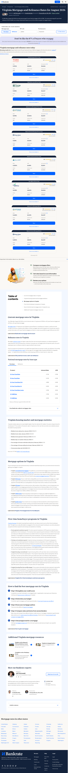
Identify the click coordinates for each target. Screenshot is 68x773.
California (60, 724)
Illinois (14, 729)
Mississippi (4, 733)
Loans (35, 764)
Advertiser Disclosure (54, 6)
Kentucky (60, 729)
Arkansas (48, 724)
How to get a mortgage (21, 629)
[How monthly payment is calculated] (46, 64)
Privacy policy (55, 759)
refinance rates (16, 341)
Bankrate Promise (63, 6)
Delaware (26, 726)
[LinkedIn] (10, 766)
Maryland (26, 731)
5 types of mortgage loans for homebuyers (27, 510)
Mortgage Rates (10, 6)
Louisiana (3, 731)
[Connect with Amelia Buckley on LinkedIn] (13, 696)
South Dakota (61, 738)
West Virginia (15, 742)
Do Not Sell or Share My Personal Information (57, 765)
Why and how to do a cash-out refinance (26, 355)
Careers (46, 763)
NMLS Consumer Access (22, 757)
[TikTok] (15, 766)
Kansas (48, 729)
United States (4, 724)
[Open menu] (65, 1)
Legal (53, 757)
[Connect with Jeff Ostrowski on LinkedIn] (19, 677)
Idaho (2, 729)
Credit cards (36, 762)
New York (26, 735)
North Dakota (49, 735)
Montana (26, 733)
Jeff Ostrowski (17, 13)
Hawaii (59, 726)
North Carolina (38, 735)
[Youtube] (13, 766)
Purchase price (42, 28)
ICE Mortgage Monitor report (18, 350)
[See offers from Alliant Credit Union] (17, 160)
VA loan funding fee (36, 545)
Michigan (48, 731)
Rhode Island (38, 738)
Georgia (48, 726)
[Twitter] (5, 766)
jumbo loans (18, 501)
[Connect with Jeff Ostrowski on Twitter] (16, 677)
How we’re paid (46, 757)
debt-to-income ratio (28, 472)
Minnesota (60, 731)
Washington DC (5, 742)
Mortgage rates (11, 326)
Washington (61, 740)
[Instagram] (7, 766)
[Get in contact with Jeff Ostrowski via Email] (21, 677)
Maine (13, 731)
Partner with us (46, 769)
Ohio (59, 735)
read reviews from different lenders (29, 615)
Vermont (37, 740)
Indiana (25, 729)
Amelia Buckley (29, 13)
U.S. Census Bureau (25, 451)
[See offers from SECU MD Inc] (17, 184)
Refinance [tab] (20, 364)
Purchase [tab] (12, 364)
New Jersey (4, 735)
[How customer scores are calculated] (54, 60)
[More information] (39, 43)
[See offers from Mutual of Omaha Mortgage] (17, 135)
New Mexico (15, 735)
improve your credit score (24, 595)
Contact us (46, 766)
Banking (35, 759)
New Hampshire (62, 733)
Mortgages (4, 6)
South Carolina (50, 738)
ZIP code (22, 28)
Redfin (18, 451)
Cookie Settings (55, 762)
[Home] (6, 2)
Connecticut (15, 726)
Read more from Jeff (53, 674)
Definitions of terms (4, 53)
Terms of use (55, 768)
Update (53, 50)
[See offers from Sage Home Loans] (17, 85)
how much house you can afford (46, 601)
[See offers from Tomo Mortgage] (17, 60)
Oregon (14, 738)
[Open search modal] (62, 1)
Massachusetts (38, 731)
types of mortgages (28, 607)
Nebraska (37, 733)
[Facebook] (2, 766)
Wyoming (37, 742)
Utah (25, 740)
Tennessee (3, 740)
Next (34, 74)
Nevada (48, 733)
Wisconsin (26, 742)
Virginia (48, 740)
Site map (46, 760)
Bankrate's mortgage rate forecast (25, 333)
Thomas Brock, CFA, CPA (45, 13)
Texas (13, 740)
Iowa (36, 729)
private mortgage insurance (42, 476)
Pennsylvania (27, 738)
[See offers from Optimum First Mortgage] (17, 110)
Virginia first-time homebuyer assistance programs (30, 578)
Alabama (14, 724)
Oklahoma (3, 738)
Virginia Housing (12, 523)
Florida (37, 726)
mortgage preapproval (21, 623)
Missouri (14, 733)
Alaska (25, 724)
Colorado (3, 726)
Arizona (37, 724)
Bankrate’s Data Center (37, 767)
